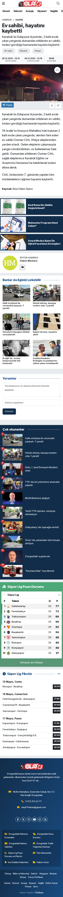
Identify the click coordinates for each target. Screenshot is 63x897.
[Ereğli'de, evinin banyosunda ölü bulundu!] (16, 348)
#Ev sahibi (8, 51)
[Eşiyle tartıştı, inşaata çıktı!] (47, 322)
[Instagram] (28, 819)
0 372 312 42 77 (33, 801)
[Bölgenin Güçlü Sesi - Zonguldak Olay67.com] (30, 3)
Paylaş (9, 105)
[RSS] (45, 819)
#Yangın (38, 51)
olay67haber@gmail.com (33, 807)
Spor (35, 886)
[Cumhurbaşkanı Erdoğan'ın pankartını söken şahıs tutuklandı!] (47, 348)
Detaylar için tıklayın (31, 662)
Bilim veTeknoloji (21, 873)
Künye (23, 877)
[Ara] (58, 4)
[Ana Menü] (3, 3)
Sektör (34, 873)
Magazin (43, 873)
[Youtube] (34, 819)
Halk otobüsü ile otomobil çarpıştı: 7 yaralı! (13, 306)
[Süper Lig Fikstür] (58, 674)
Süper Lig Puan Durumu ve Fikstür (14, 854)
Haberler (7, 20)
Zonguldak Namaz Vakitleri (16, 845)
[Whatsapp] (39, 819)
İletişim (53, 873)
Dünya (8, 873)
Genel (6, 11)
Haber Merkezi (28, 261)
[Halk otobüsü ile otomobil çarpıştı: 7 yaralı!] (16, 293)
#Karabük (23, 51)
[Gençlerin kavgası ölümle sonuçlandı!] (16, 322)
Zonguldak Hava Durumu (43, 835)
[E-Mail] (22, 267)
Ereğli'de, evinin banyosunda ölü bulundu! (11, 361)
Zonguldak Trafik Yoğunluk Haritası (43, 845)
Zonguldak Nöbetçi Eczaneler (16, 835)
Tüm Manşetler (43, 853)
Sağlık (54, 11)
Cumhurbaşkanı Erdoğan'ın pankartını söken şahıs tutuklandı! (45, 361)
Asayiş (30, 11)
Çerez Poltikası (35, 877)
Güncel (17, 11)
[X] (23, 819)
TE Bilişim (39, 892)
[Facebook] (17, 819)
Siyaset (41, 11)
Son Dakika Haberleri (18, 862)
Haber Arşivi (43, 862)
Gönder (9, 411)
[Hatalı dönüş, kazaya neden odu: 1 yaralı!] (47, 293)
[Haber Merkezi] (10, 263)
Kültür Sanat (52, 883)
